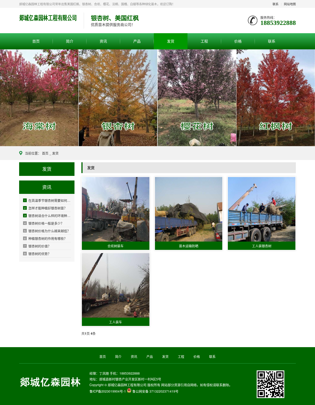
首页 (36, 41)
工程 (204, 41)
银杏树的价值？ (37, 246)
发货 (170, 41)
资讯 (103, 41)
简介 (69, 41)
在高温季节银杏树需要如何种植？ (47, 200)
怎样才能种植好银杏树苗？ (45, 208)
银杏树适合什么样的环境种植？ (47, 215)
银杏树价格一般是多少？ (44, 223)
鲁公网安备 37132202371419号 (155, 391)
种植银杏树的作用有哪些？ (45, 238)
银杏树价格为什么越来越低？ (47, 230)
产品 (137, 41)
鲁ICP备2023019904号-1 (107, 391)
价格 (238, 41)
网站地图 (290, 4)
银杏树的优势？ (37, 253)
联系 (276, 4)
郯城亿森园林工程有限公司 (48, 20)
